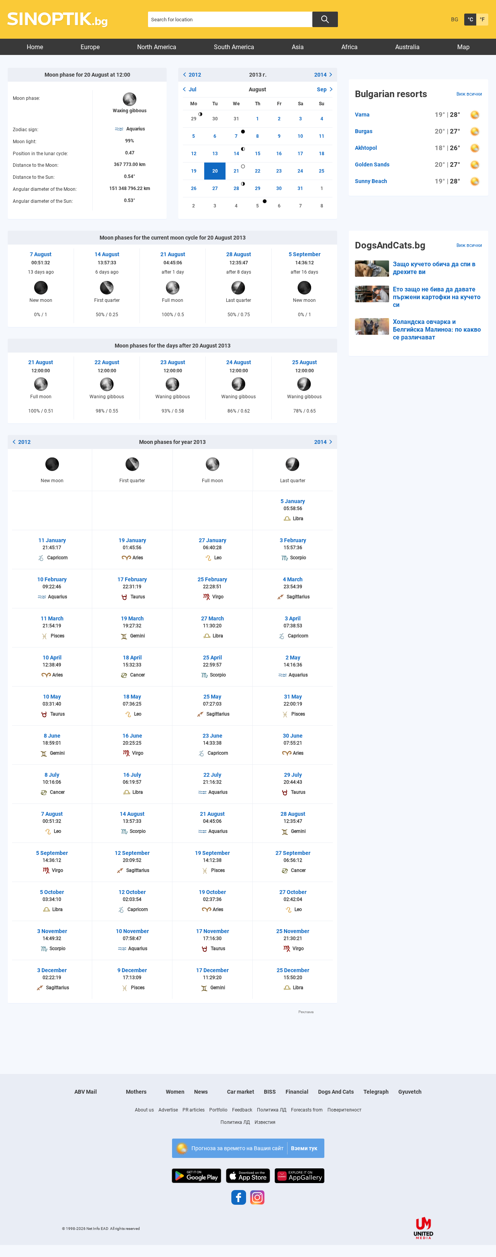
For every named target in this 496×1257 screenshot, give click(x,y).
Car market (240, 1092)
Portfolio (218, 1110)
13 (215, 153)
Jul (192, 89)
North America (156, 47)
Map (463, 47)
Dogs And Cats (336, 1092)
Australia (407, 47)
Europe (90, 47)
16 (279, 153)
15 (257, 153)
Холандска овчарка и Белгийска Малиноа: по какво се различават (437, 329)
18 (321, 153)
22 (257, 171)
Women (175, 1092)
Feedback (242, 1110)
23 (279, 171)
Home (35, 47)
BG (454, 19)
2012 (195, 75)
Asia (298, 47)
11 (321, 136)
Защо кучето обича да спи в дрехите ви (434, 268)
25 (321, 171)
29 (193, 119)
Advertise (168, 1110)
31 (236, 119)
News (201, 1092)
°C (470, 19)
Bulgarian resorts (391, 94)
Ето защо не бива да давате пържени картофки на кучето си (436, 297)
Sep (322, 89)
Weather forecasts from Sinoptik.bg (62, 19)
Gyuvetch (410, 1092)
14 (236, 153)
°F (482, 19)
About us (144, 1110)
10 (300, 136)
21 (236, 171)
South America (234, 47)
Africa (349, 47)
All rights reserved (125, 1228)
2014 (320, 75)
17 (300, 153)
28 (236, 188)
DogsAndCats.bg (390, 245)
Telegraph (376, 1092)
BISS (270, 1092)
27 (215, 188)
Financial (297, 1092)
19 (193, 171)
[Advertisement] (172, 1032)
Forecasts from (307, 1110)
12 (193, 153)
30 (215, 119)
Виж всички (469, 94)
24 (300, 171)
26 (193, 188)
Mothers (136, 1092)
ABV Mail (85, 1092)
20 (215, 171)
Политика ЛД (271, 1110)
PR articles (194, 1110)
